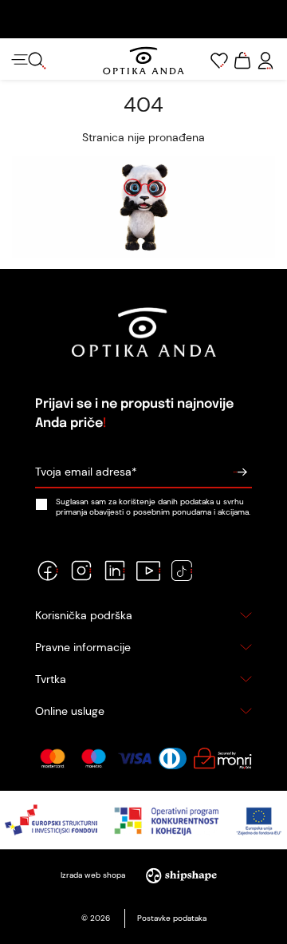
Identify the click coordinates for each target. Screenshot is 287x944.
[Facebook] (48, 570)
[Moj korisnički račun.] (265, 60)
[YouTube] (148, 570)
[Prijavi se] (240, 472)
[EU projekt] (143, 820)
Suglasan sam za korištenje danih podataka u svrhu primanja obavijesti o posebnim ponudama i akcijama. (153, 506)
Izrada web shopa (94, 875)
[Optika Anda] (143, 60)
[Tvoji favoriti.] (219, 60)
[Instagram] (81, 570)
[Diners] (173, 759)
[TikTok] (182, 570)
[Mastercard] (52, 759)
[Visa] (134, 759)
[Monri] (222, 759)
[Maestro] (94, 759)
